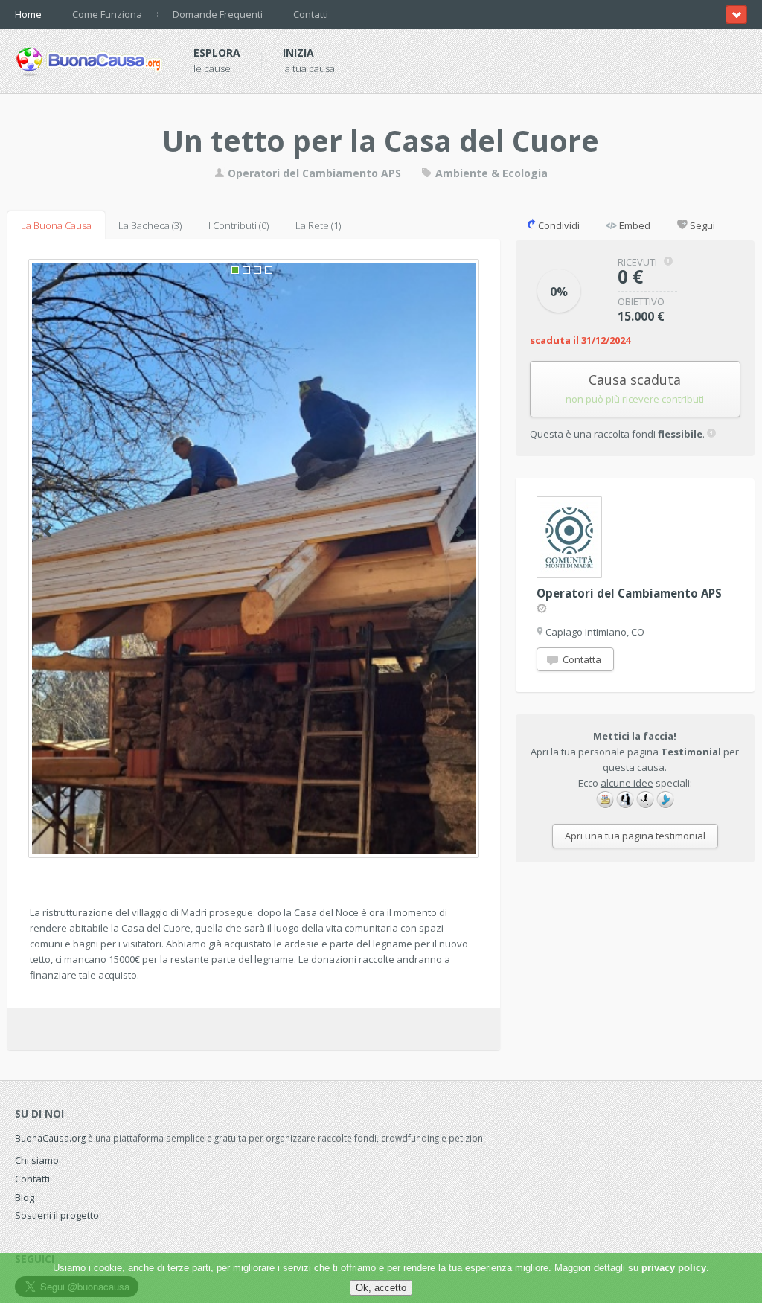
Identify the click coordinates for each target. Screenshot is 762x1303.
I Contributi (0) (238, 225)
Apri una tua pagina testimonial (635, 835)
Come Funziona (107, 14)
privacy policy (673, 1267)
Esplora (216, 52)
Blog (24, 1197)
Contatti (310, 14)
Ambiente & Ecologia (490, 173)
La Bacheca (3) (150, 225)
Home (28, 14)
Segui (701, 225)
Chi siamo (37, 1160)
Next (460, 531)
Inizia (298, 52)
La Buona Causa (56, 225)
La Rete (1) (318, 225)
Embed (633, 225)
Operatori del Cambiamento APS (313, 173)
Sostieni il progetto (57, 1215)
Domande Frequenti (218, 14)
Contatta (580, 659)
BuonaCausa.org (50, 1138)
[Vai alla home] (89, 58)
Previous (47, 531)
